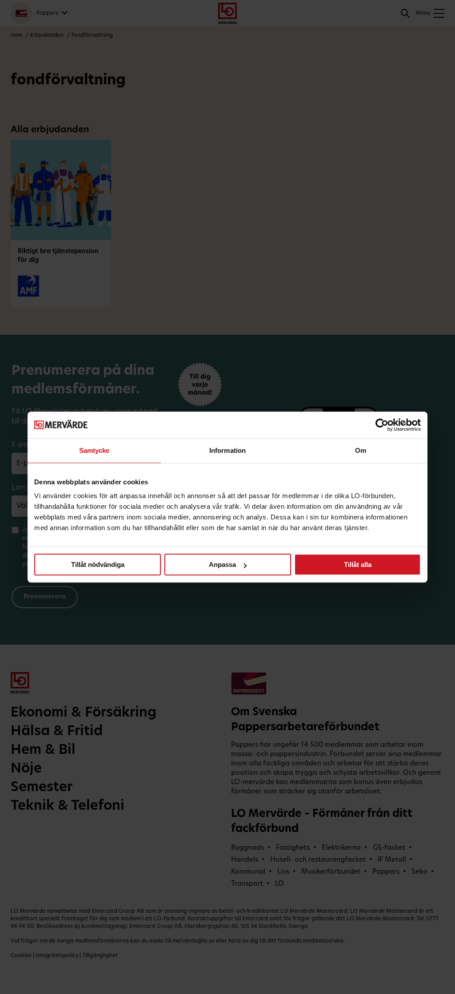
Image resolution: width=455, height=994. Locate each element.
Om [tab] (360, 450)
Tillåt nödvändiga (97, 564)
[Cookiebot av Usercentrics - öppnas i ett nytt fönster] (382, 425)
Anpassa (222, 564)
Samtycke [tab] (94, 450)
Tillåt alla (357, 564)
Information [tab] (227, 450)
